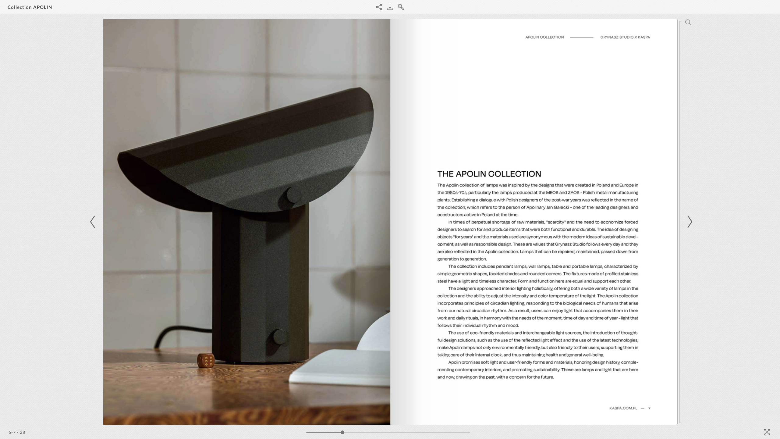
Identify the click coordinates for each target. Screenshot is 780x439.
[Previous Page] (93, 222)
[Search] (688, 22)
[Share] (379, 7)
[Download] (390, 7)
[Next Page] (689, 222)
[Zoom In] (401, 7)
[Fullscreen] (767, 432)
